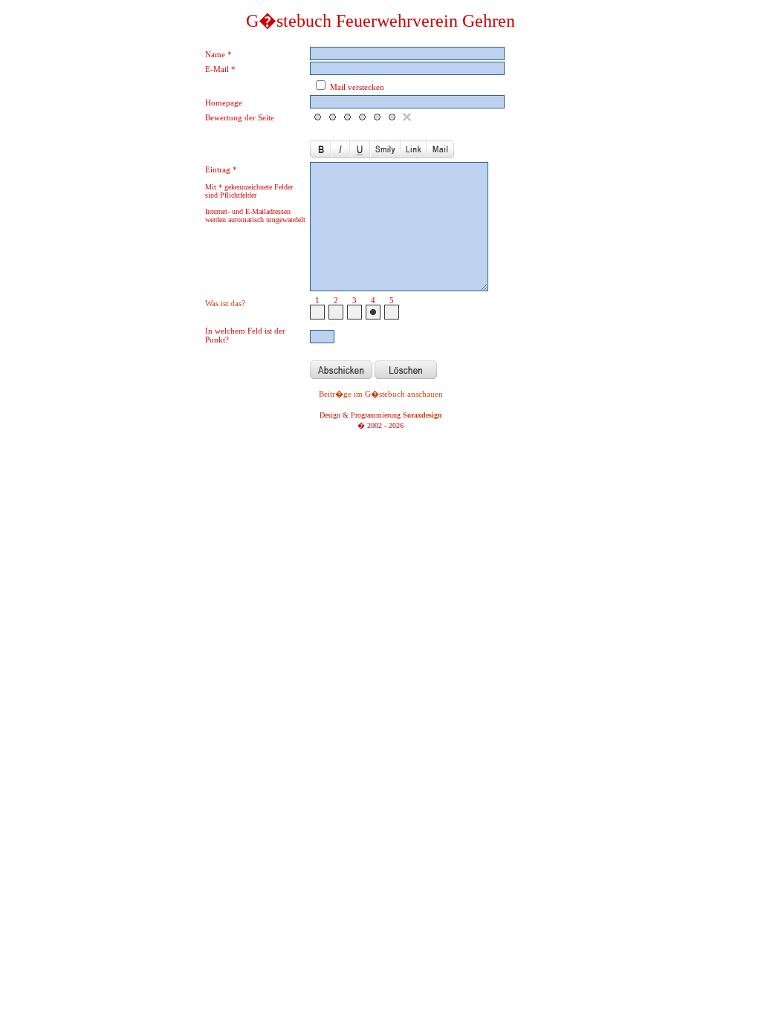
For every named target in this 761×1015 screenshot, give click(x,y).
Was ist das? (225, 303)
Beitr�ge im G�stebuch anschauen (381, 393)
